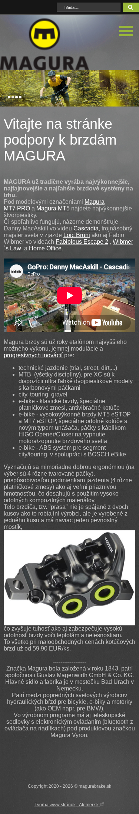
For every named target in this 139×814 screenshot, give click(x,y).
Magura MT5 (53, 208)
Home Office (45, 248)
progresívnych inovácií (33, 355)
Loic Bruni (76, 235)
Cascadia (86, 228)
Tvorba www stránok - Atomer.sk (67, 804)
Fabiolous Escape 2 (82, 242)
